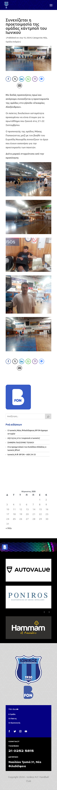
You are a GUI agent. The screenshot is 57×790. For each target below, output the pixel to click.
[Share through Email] (19, 85)
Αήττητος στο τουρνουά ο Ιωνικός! (23, 438)
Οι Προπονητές (14, 723)
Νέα (45, 38)
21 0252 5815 (21, 751)
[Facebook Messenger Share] (41, 79)
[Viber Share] (34, 79)
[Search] (48, 416)
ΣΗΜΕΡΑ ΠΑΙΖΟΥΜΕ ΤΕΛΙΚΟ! (20, 442)
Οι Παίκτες (12, 718)
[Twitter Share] (15, 79)
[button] (49, 612)
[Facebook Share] (8, 79)
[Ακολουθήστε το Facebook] (9, 731)
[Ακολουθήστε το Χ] (15, 731)
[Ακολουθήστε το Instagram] (20, 731)
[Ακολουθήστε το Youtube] (26, 731)
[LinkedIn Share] (21, 79)
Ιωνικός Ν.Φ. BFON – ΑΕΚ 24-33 (21, 454)
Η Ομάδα (11, 714)
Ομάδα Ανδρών (13, 42)
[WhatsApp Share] (28, 79)
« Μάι (9, 528)
